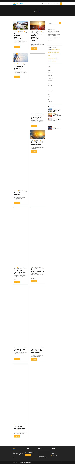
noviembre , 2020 (55, 118)
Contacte (57, 3)
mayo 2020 (50, 75)
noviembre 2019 (50, 78)
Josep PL (49, 49)
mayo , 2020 (54, 127)
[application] (44, 454)
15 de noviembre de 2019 (19, 268)
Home (36, 11)
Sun (48, 99)
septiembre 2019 (50, 80)
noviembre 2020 (50, 72)
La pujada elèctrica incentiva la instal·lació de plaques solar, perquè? (36, 37)
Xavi (49, 51)
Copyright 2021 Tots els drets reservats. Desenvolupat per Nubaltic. (22, 462)
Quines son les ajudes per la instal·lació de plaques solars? (56, 111)
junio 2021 (49, 70)
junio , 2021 (54, 113)
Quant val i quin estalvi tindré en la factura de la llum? (20, 272)
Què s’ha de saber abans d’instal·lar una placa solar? (37, 271)
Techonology (50, 101)
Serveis (54, 3)
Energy (49, 94)
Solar (49, 96)
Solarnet (41, 3)
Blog (51, 3)
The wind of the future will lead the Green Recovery (37, 351)
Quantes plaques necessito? (52, 41)
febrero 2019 (50, 85)
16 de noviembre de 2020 (19, 64)
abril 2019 (49, 83)
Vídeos (48, 3)
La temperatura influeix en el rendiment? (18, 68)
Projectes (45, 3)
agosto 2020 (50, 73)
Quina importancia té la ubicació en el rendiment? (37, 117)
